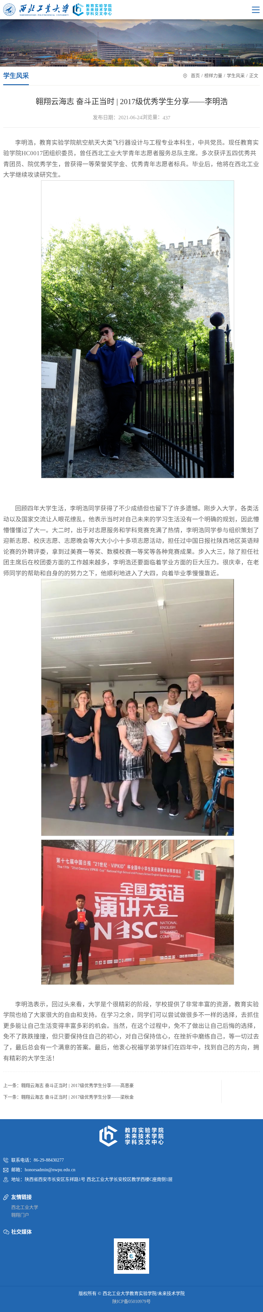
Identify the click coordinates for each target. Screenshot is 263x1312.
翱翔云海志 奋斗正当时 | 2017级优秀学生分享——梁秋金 (77, 1097)
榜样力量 (213, 75)
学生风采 (236, 75)
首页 (195, 75)
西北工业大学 (24, 1207)
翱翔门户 (20, 1215)
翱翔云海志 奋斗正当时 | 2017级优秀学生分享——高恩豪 (77, 1085)
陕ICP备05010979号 (131, 1301)
